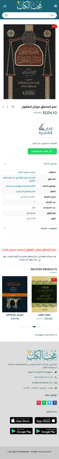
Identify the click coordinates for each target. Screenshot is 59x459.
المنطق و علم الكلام (40, 143)
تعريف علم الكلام (14, 315)
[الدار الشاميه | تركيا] (45, 130)
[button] (38, 326)
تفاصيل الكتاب (50, 163)
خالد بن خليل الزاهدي (25, 177)
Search (6, 15)
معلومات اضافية (49, 228)
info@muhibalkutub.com (42, 382)
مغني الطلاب (44, 315)
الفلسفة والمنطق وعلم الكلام (20, 186)
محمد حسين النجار (26, 172)
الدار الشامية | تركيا (25, 191)
